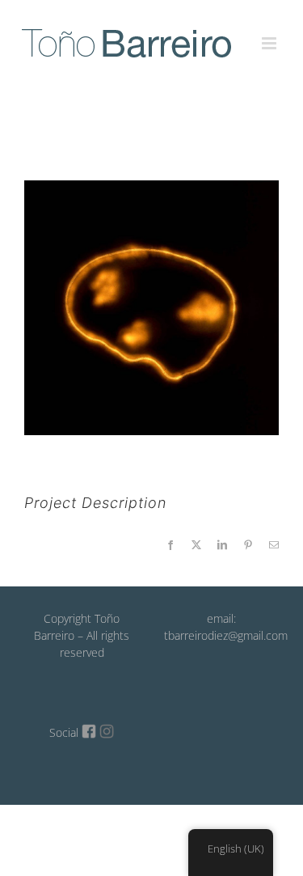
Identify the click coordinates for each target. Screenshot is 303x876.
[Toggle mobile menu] (270, 34)
